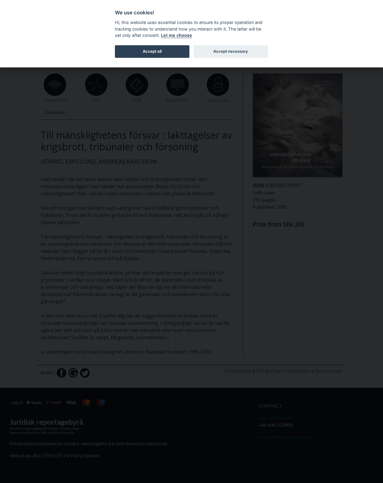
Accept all (152, 51)
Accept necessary (230, 51)
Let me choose (176, 35)
